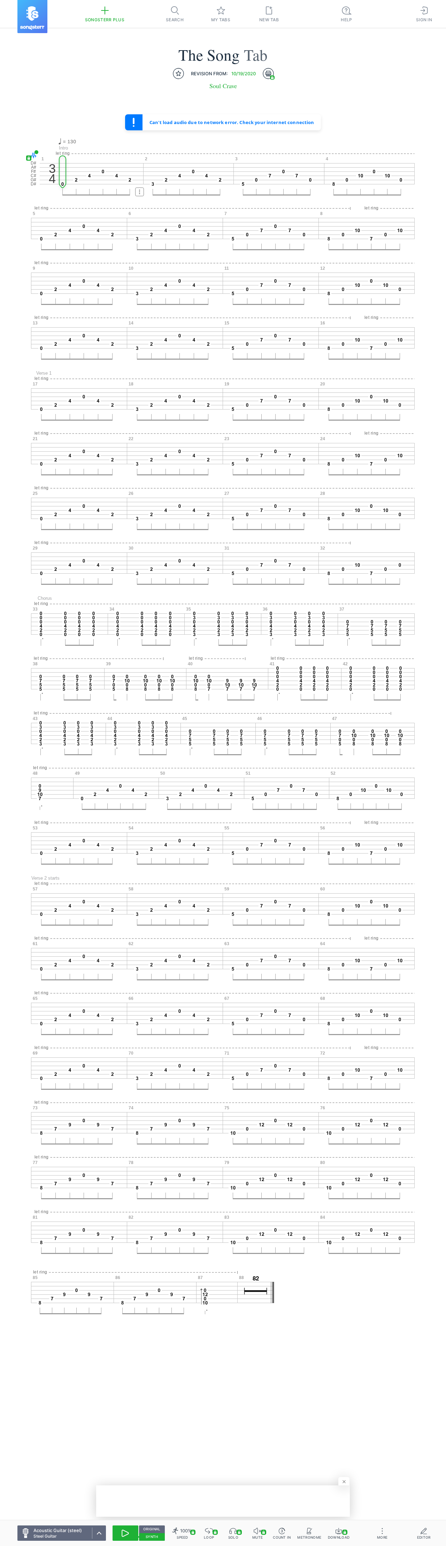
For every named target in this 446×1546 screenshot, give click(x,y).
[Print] (268, 73)
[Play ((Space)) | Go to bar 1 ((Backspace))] (125, 1533)
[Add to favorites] (178, 73)
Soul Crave (223, 86)
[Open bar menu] (139, 191)
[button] (32, 155)
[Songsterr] (32, 16)
